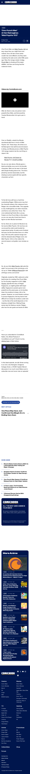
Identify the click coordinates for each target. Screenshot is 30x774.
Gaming (19, 706)
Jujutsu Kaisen (5, 736)
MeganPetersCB (18, 270)
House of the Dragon (6, 717)
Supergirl (18, 688)
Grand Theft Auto (20, 741)
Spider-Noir (4, 713)
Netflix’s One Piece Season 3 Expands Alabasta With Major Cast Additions (10, 620)
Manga (2, 397)
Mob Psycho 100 (20, 49)
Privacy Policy (21, 522)
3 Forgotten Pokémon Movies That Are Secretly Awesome (10, 597)
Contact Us (4, 756)
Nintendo (18, 713)
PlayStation (19, 717)
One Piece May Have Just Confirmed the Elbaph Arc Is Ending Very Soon (13, 413)
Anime (3, 27)
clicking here (5, 341)
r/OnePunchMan (17, 160)
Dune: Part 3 (19, 696)
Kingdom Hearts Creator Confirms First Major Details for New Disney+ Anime (15, 473)
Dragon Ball (4, 732)
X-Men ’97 (3, 715)
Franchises (20, 727)
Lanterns (3, 719)
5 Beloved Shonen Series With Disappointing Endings (14, 494)
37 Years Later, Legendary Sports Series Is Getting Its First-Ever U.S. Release (10, 631)
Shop (18, 747)
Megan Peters (5, 39)
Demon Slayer (4, 734)
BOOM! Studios (5, 697)
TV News (3, 708)
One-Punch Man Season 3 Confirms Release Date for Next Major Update (15, 480)
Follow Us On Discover (10, 402)
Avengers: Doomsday (21, 698)
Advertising (4, 758)
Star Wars (18, 734)
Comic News (4, 684)
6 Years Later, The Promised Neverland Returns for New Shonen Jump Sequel (15, 487)
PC (17, 719)
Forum (3, 751)
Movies (18, 681)
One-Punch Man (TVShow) (17, 397)
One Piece (4, 743)
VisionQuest (4, 723)
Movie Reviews (20, 686)
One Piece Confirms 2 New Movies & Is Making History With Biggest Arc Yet (11, 643)
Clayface (18, 694)
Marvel (3, 688)
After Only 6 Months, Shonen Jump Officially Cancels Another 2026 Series (10, 586)
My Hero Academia (6, 741)
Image (3, 692)
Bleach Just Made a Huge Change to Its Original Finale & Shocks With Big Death (11, 608)
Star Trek (18, 736)
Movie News (19, 684)
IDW (2, 694)
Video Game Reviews (21, 710)
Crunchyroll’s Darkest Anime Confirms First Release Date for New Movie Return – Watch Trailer (15, 575)
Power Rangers (20, 739)
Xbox (17, 715)
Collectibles (5, 747)
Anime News (4, 730)
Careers (3, 762)
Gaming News (19, 708)
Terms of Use (7, 522)
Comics (4, 681)
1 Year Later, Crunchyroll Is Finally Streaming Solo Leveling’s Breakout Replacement (10, 655)
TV (2, 706)
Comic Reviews (5, 686)
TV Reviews (4, 710)
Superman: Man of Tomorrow (21, 701)
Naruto (3, 739)
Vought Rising (4, 721)
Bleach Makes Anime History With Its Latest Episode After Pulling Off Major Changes (16, 465)
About (3, 760)
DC (2, 690)
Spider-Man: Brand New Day (22, 691)
